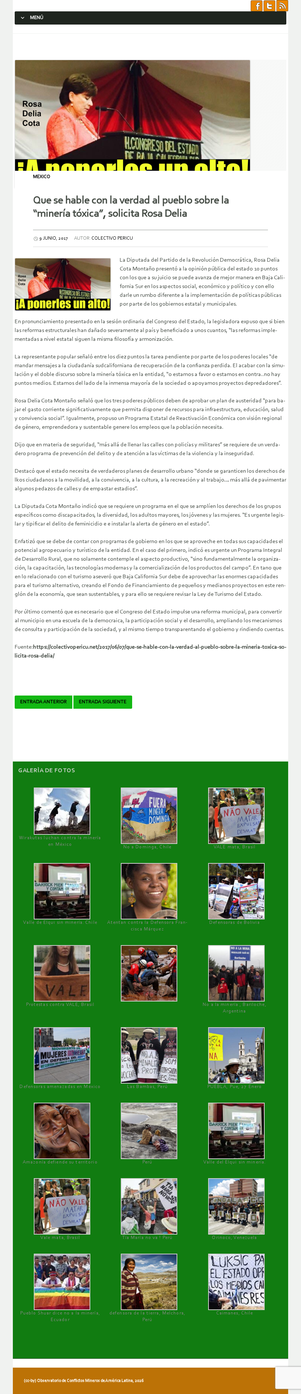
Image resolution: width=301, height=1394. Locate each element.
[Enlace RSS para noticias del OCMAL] (282, 5)
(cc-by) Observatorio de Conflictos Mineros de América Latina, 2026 (84, 1381)
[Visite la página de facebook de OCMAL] (256, 5)
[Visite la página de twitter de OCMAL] (269, 5)
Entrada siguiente (103, 702)
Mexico (41, 176)
